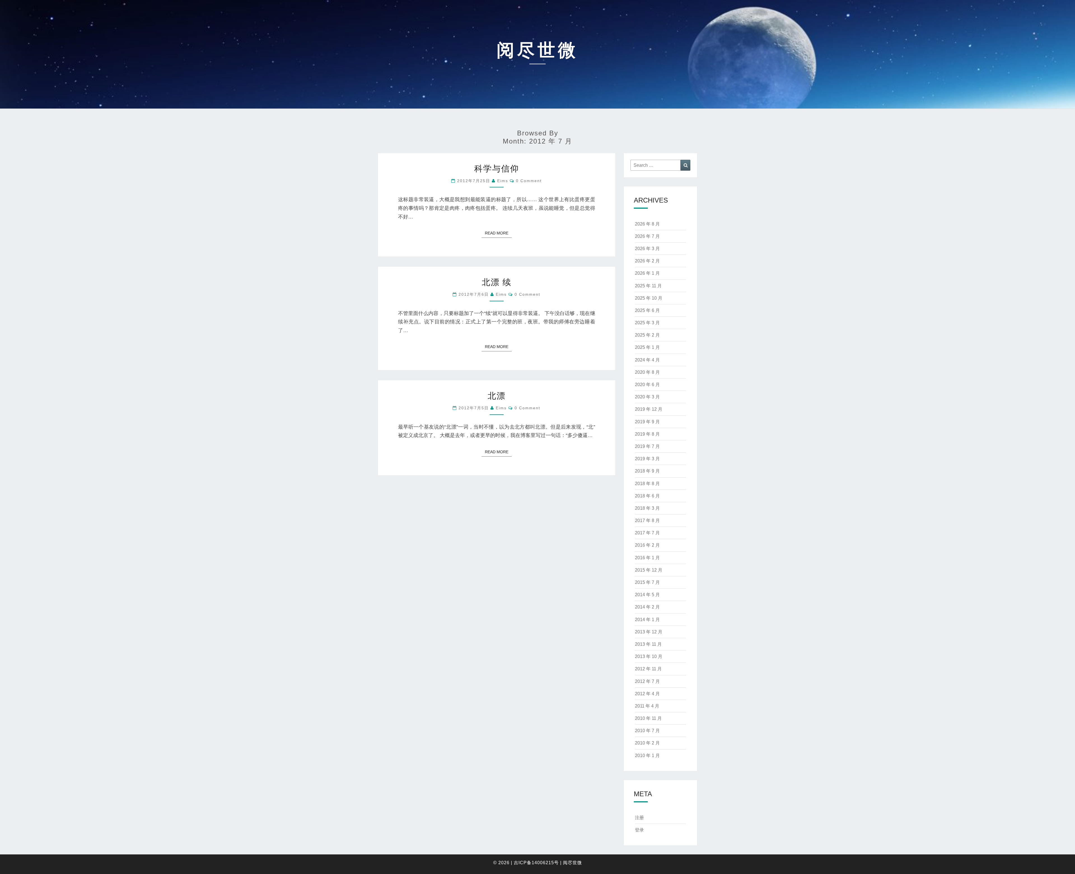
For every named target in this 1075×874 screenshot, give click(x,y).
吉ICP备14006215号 (536, 862)
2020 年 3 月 (647, 396)
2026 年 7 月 (647, 236)
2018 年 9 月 (647, 471)
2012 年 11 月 (648, 668)
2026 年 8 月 (647, 224)
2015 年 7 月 (647, 582)
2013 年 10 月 (648, 656)
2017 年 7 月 (647, 532)
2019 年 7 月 (647, 446)
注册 (639, 817)
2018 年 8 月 (647, 483)
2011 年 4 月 (647, 706)
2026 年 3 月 (647, 248)
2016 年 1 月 (647, 557)
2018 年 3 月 (647, 508)
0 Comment (529, 180)
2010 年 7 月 (647, 730)
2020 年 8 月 (647, 372)
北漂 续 (496, 282)
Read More (498, 233)
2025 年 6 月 (647, 310)
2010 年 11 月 (648, 718)
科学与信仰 (496, 168)
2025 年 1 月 (647, 347)
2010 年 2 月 (647, 743)
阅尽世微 (572, 862)
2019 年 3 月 (647, 458)
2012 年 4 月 (647, 693)
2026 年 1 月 (647, 273)
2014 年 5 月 (647, 594)
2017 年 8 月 (647, 520)
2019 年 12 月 (648, 409)
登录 (639, 830)
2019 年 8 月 (647, 434)
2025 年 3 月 (647, 322)
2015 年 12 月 (648, 570)
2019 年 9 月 (647, 421)
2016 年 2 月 (647, 545)
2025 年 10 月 (648, 298)
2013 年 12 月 (648, 631)
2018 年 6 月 (647, 496)
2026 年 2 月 (647, 261)
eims (502, 180)
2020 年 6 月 (647, 384)
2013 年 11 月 (648, 644)
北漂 (497, 395)
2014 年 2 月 (647, 607)
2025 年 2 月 (647, 335)
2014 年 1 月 (647, 619)
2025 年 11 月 (648, 285)
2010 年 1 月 (647, 755)
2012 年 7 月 (647, 681)
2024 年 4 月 (647, 360)
